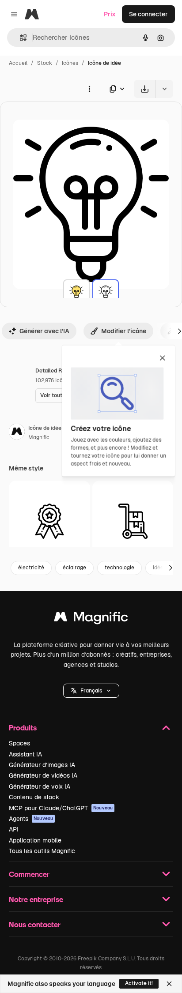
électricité (31, 567)
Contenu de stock (34, 797)
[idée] (76, 292)
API (14, 829)
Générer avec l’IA (44, 331)
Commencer (29, 874)
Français (91, 690)
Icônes (70, 63)
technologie (119, 567)
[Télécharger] (144, 89)
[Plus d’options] (89, 89)
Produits (23, 727)
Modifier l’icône (123, 331)
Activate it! (139, 983)
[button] (91, 691)
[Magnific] (91, 619)
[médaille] (49, 521)
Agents (31, 819)
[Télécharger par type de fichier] (117, 89)
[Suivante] (170, 568)
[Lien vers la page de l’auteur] (17, 433)
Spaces (19, 743)
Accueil (18, 63)
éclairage (74, 567)
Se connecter (148, 14)
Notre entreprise (36, 899)
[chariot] (133, 521)
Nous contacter (35, 924)
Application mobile (35, 840)
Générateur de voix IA (39, 786)
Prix (110, 14)
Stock (44, 63)
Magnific (38, 437)
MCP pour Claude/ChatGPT (61, 808)
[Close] (169, 983)
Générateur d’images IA (42, 765)
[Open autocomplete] (20, 37)
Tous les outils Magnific (42, 851)
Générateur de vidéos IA (43, 775)
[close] (162, 358)
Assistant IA (25, 754)
